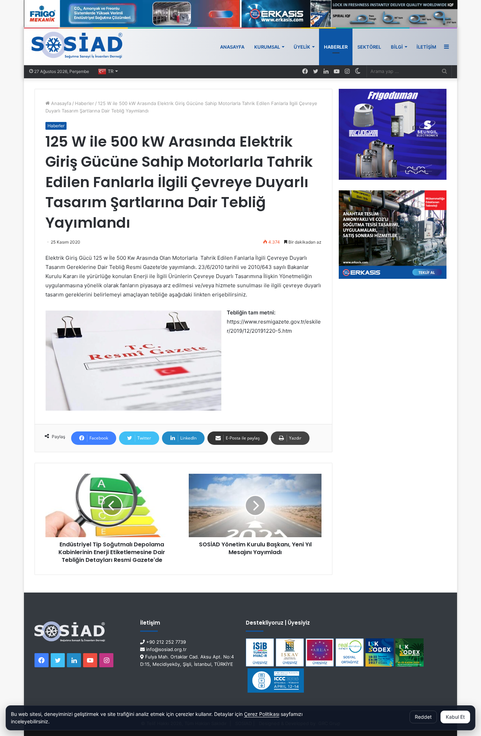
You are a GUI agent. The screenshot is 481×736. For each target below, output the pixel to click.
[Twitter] (315, 71)
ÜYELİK (302, 47)
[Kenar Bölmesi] (446, 47)
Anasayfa (232, 47)
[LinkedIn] (326, 71)
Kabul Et (455, 717)
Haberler (336, 47)
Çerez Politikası (261, 714)
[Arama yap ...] (444, 71)
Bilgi (397, 47)
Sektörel (369, 47)
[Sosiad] (77, 47)
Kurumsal (267, 47)
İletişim (426, 47)
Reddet (423, 717)
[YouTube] (336, 71)
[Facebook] (305, 71)
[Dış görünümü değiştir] (357, 71)
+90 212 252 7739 (165, 642)
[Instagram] (347, 71)
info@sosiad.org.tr (166, 649)
